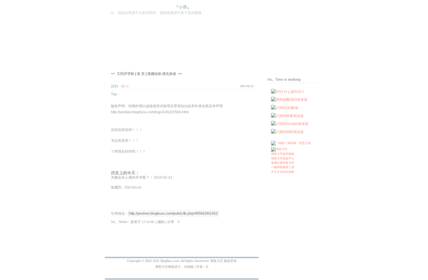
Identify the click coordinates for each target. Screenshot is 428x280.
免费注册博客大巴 (282, 162)
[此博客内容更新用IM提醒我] (289, 100)
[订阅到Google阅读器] (289, 124)
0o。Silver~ (120, 222)
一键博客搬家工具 (282, 167)
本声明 (217, 106)
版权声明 (118, 106)
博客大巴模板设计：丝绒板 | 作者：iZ (181, 266)
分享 (173, 222)
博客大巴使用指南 (282, 153)
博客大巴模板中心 (282, 158)
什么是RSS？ (294, 92)
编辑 (161, 222)
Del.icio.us (133, 187)
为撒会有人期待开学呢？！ (132, 177)
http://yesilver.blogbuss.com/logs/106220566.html (150, 112)
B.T (124, 86)
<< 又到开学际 (122, 74)
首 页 (141, 74)
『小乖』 (183, 7)
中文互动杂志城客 (282, 171)
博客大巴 (216, 261)
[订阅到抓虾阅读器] (287, 132)
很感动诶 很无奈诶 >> (164, 74)
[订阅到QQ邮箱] (284, 108)
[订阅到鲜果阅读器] (287, 116)
